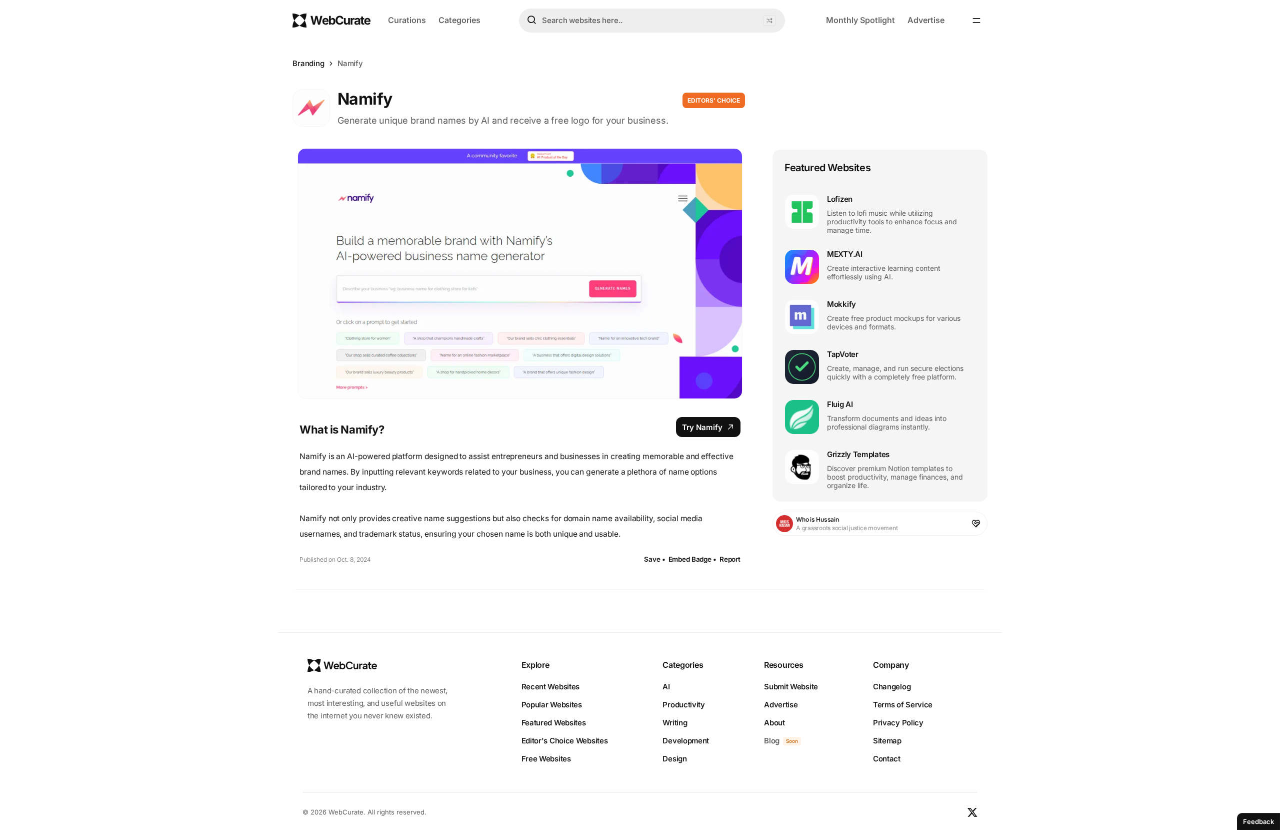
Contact (886, 758)
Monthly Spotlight (860, 20)
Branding (308, 63)
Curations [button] (407, 20)
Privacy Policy (898, 722)
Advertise (926, 20)
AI (666, 686)
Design (674, 758)
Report (730, 559)
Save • (654, 559)
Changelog (891, 686)
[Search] (532, 20)
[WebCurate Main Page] (331, 21)
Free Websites (546, 758)
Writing (674, 722)
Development (685, 740)
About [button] (774, 722)
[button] (769, 20)
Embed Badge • (692, 559)
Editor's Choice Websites (565, 740)
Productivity (683, 704)
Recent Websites (551, 686)
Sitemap (887, 740)
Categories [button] (459, 20)
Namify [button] (350, 63)
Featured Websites (554, 722)
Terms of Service (902, 704)
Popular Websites (552, 704)
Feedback (1258, 821)
